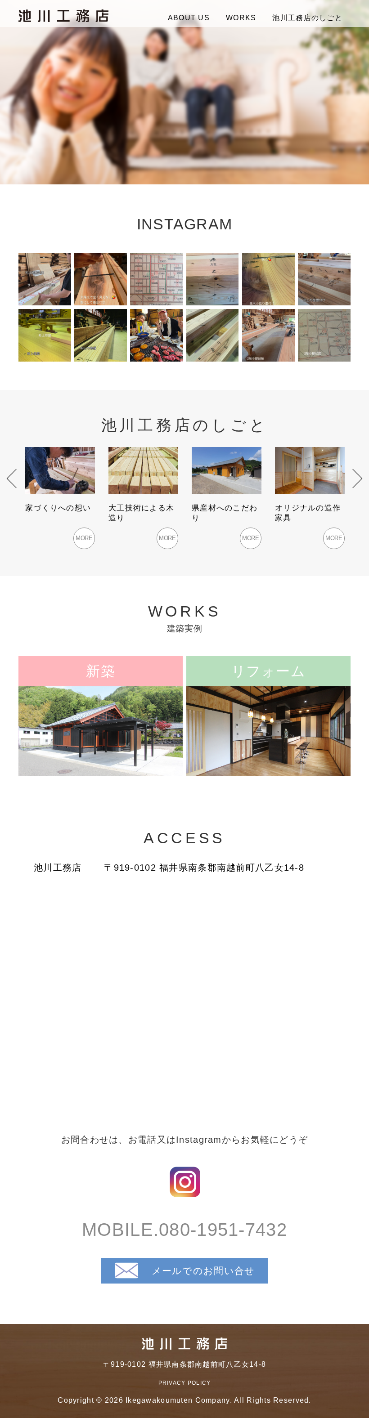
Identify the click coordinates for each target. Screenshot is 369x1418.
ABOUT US (189, 18)
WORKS (241, 18)
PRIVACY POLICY (184, 1383)
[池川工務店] (63, 15)
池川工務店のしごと (307, 18)
